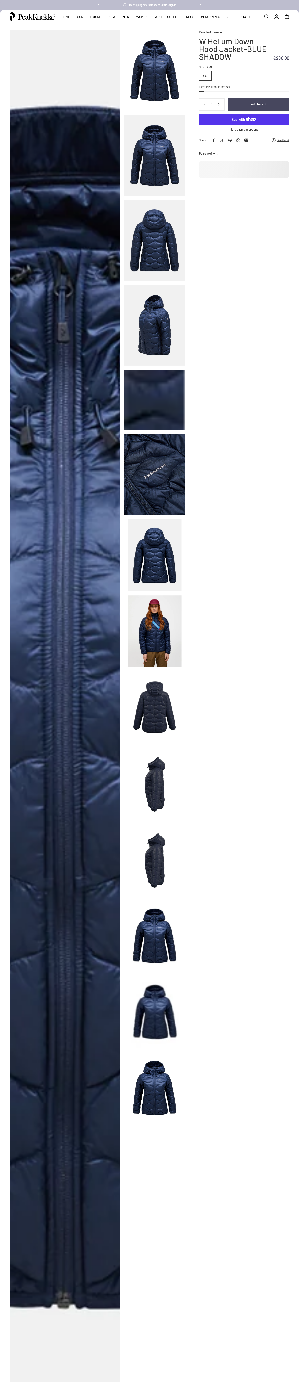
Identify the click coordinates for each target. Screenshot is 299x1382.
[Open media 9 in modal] (154, 631)
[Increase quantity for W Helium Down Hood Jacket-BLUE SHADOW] (219, 104)
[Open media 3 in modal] (154, 155)
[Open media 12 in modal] (154, 860)
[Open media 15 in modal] (154, 1088)
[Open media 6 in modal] (154, 400)
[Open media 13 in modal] (154, 936)
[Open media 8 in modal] (154, 555)
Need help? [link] (283, 140)
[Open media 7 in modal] (154, 474)
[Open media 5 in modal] (154, 325)
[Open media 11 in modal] (154, 783)
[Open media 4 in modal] (154, 240)
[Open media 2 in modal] (154, 70)
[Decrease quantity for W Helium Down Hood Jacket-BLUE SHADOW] (203, 104)
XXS (205, 75)
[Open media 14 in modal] (154, 1012)
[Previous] (99, 5)
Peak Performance (210, 32)
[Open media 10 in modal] (154, 707)
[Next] (199, 5)
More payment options (244, 129)
